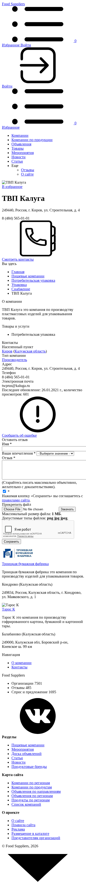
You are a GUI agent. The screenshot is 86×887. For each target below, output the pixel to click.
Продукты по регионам (30, 800)
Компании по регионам (30, 783)
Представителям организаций (35, 838)
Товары (17, 148)
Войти (26, 45)
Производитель (14, 360)
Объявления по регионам (32, 796)
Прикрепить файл (16, 504)
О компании (21, 663)
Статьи (17, 161)
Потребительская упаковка (33, 280)
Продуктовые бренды (29, 767)
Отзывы (27, 170)
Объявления (21, 144)
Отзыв (8, 458)
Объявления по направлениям (36, 791)
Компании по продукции (32, 140)
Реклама (18, 829)
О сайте (27, 174)
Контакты (19, 667)
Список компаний (26, 804)
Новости (18, 157)
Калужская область (30, 351)
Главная (17, 272)
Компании (19, 135)
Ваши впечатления (19, 453)
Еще (14, 166)
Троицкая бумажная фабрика (25, 564)
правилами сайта (16, 500)
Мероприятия (22, 153)
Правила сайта (23, 825)
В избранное (12, 187)
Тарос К (8, 609)
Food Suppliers (13, 4)
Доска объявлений (26, 754)
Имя (7, 444)
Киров (7, 351)
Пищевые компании (27, 276)
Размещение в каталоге (30, 834)
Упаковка (19, 285)
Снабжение (20, 289)
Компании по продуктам (31, 787)
